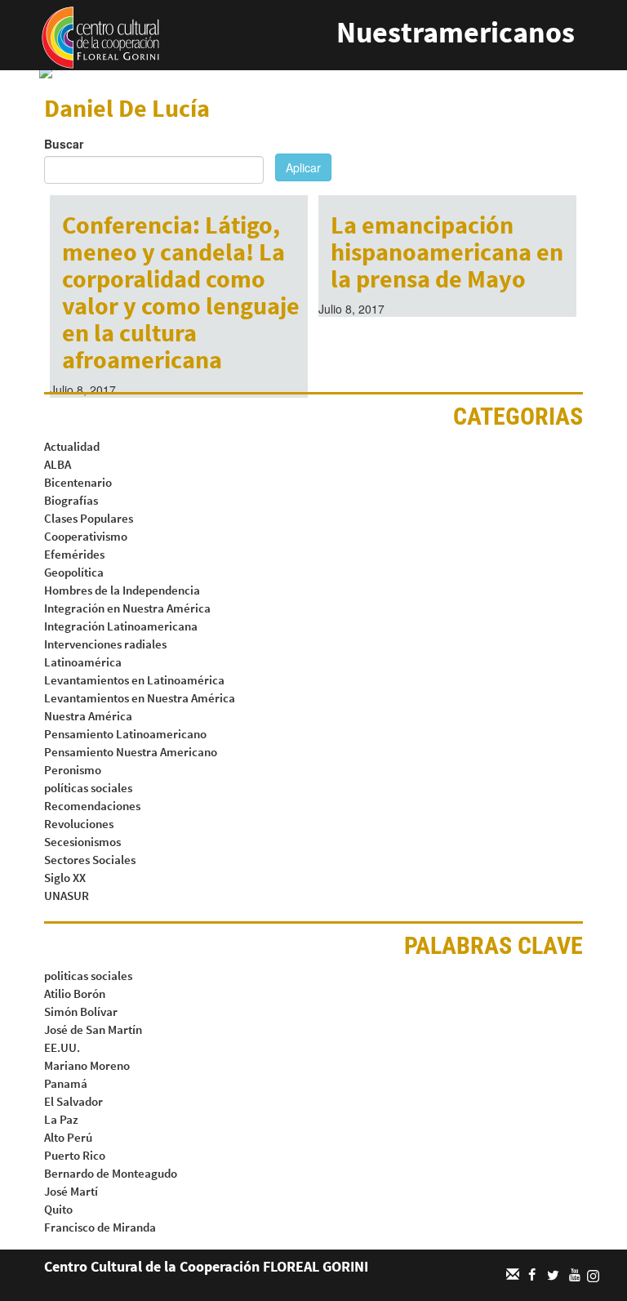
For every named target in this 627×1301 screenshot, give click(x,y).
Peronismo (72, 769)
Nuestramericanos (455, 32)
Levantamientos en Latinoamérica (134, 680)
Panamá (65, 1083)
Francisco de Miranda (100, 1227)
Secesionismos (82, 841)
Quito (58, 1209)
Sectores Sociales (90, 859)
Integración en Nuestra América (127, 608)
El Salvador (73, 1101)
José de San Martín (93, 1029)
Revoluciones (78, 823)
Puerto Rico (74, 1155)
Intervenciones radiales (105, 644)
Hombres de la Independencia (122, 590)
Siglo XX (65, 877)
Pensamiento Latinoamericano (125, 734)
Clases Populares (88, 518)
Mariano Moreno (87, 1065)
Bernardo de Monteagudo (110, 1173)
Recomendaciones (92, 805)
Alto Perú (68, 1137)
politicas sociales (88, 975)
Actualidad (72, 446)
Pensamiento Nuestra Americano (130, 752)
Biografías (71, 500)
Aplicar (303, 167)
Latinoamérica (83, 662)
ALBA (57, 464)
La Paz (61, 1119)
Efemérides (74, 554)
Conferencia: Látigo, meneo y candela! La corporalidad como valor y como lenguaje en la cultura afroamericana (181, 292)
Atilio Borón (74, 993)
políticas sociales (88, 787)
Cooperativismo (85, 536)
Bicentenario (78, 482)
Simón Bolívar (81, 1011)
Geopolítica (74, 572)
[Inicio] (100, 36)
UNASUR (66, 895)
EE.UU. (62, 1047)
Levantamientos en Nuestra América (139, 698)
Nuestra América (88, 716)
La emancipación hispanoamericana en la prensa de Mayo (447, 251)
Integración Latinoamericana (121, 626)
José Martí (71, 1191)
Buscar (63, 144)
